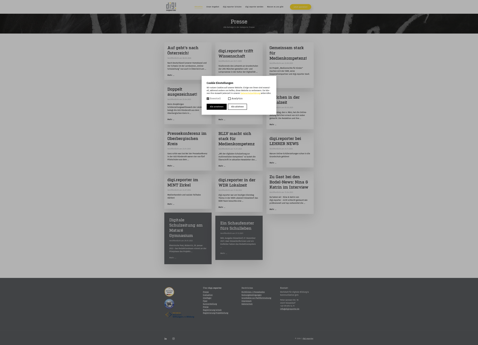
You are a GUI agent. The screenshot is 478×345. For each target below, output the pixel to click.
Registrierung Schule (212, 310)
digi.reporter (308, 338)
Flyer (205, 301)
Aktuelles (199, 7)
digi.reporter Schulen (232, 7)
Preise (206, 307)
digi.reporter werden (254, 7)
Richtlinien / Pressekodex (253, 292)
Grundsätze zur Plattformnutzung (256, 298)
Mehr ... (170, 75)
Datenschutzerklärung (250, 93)
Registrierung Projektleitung (215, 313)
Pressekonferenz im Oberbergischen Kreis (187, 139)
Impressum (246, 301)
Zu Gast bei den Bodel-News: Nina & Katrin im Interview (288, 182)
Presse (206, 292)
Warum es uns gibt (275, 7)
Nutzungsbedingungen (251, 295)
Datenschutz (247, 304)
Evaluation (208, 295)
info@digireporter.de (289, 309)
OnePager (207, 298)
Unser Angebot (212, 7)
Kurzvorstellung (210, 304)
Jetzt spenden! (300, 7)
